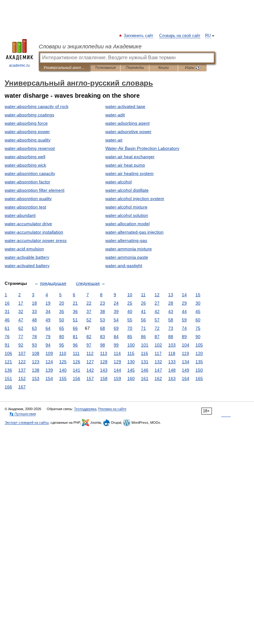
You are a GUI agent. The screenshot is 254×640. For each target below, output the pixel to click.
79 (48, 336)
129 (117, 361)
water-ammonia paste (126, 257)
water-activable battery (27, 257)
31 (7, 311)
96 (75, 344)
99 (116, 344)
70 (129, 328)
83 (102, 336)
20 (61, 303)
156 (76, 378)
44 (184, 311)
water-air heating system (129, 173)
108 (35, 353)
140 (63, 370)
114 (117, 353)
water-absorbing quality (27, 139)
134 (185, 361)
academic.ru (19, 65)
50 (61, 319)
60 (197, 319)
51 (75, 319)
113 (103, 353)
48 (34, 319)
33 (34, 311)
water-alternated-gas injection (134, 232)
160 (131, 378)
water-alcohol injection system (134, 198)
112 (90, 353)
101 (144, 344)
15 (197, 294)
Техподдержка (85, 409)
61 (7, 328)
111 (76, 353)
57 (157, 319)
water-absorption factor (27, 181)
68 (102, 328)
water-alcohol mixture (126, 206)
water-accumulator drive (28, 223)
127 (90, 361)
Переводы (135, 67)
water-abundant (20, 215)
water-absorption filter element (34, 190)
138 (35, 370)
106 (8, 353)
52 (88, 319)
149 (185, 370)
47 (20, 319)
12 (157, 294)
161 (144, 378)
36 (75, 311)
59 (184, 319)
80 (61, 336)
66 (75, 328)
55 (129, 319)
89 (184, 336)
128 (103, 361)
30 (197, 303)
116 (144, 353)
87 (157, 336)
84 (116, 336)
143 (103, 370)
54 (116, 319)
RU (208, 36)
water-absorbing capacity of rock (36, 106)
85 (129, 336)
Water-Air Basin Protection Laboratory (142, 148)
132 (158, 361)
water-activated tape (125, 106)
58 (170, 319)
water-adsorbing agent (127, 123)
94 (48, 344)
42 (157, 311)
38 (102, 311)
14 (184, 294)
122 (22, 361)
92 (20, 344)
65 (61, 328)
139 (49, 370)
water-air (114, 139)
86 (143, 336)
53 (102, 319)
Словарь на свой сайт (179, 36)
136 (8, 370)
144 (117, 370)
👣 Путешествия (22, 414)
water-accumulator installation (34, 232)
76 (7, 336)
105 (199, 344)
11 (143, 294)
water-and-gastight (123, 265)
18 (34, 303)
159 (117, 378)
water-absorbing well (25, 156)
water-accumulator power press (36, 240)
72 (157, 328)
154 (49, 378)
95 (61, 344)
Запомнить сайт (138, 36)
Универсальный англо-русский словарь (64, 67)
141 (76, 370)
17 (20, 303)
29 (184, 303)
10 (129, 294)
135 (199, 361)
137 (22, 370)
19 (48, 303)
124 (49, 361)
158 (103, 378)
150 (199, 370)
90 (197, 336)
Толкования (105, 67)
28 (170, 303)
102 (158, 344)
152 (22, 378)
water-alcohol (118, 181)
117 (158, 353)
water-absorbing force (26, 123)
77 (20, 336)
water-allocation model (127, 223)
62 (20, 328)
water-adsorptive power (128, 131)
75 (197, 328)
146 (144, 370)
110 (62, 353)
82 (88, 336)
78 (34, 336)
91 (7, 344)
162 (158, 378)
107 (22, 353)
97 (88, 344)
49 (48, 319)
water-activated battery (27, 265)
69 (116, 328)
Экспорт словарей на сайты (27, 422)
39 (116, 311)
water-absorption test (25, 206)
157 (90, 378)
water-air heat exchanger (130, 156)
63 (34, 328)
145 (131, 370)
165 (199, 378)
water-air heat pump (125, 165)
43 (170, 311)
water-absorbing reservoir (30, 148)
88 (170, 336)
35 (61, 311)
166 (8, 386)
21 (75, 303)
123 (35, 361)
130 (131, 361)
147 (158, 370)
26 (143, 303)
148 (172, 370)
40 (129, 311)
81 (75, 336)
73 (170, 328)
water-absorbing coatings (29, 114)
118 (171, 353)
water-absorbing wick (25, 165)
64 (48, 328)
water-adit (115, 114)
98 (102, 344)
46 (7, 319)
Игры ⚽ (192, 67)
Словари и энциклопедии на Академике (90, 46)
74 (184, 328)
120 (199, 353)
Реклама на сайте (112, 409)
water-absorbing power (27, 131)
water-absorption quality (28, 198)
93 (34, 344)
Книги (163, 67)
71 (143, 328)
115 (130, 353)
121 (8, 361)
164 (185, 378)
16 (7, 303)
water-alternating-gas (126, 240)
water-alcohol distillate (127, 190)
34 (48, 311)
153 (35, 378)
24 (116, 303)
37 (88, 311)
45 (197, 311)
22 (88, 303)
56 (143, 319)
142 (90, 370)
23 (102, 303)
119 (185, 353)
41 (143, 311)
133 (172, 361)
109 (49, 353)
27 (157, 303)
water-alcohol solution (126, 215)
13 (170, 294)
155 (63, 378)
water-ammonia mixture (128, 248)
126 (76, 361)
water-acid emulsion (24, 248)
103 (172, 344)
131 (144, 361)
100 (131, 344)
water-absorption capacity (30, 173)
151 (8, 378)
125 (63, 361)
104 (185, 344)
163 (172, 378)
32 (20, 311)
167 (22, 386)
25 (129, 303)
